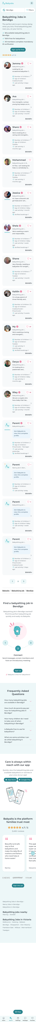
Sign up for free (18, 50)
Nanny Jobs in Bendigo (11, 904)
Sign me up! (18, 885)
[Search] (4, 10)
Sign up (18, 671)
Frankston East (8, 927)
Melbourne (7, 922)
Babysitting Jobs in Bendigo (13, 902)
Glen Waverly (25, 925)
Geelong (15, 922)
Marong (5, 914)
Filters (31, 10)
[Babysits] (8, 3)
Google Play (26, 780)
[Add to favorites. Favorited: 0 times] (30, 160)
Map (19, 1012)
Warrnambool (26, 927)
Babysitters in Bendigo (11, 907)
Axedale (13, 914)
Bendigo (6, 925)
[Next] (23, 581)
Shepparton (14, 925)
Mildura (17, 927)
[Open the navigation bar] (32, 3)
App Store (11, 780)
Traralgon (6, 930)
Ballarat (22, 922)
